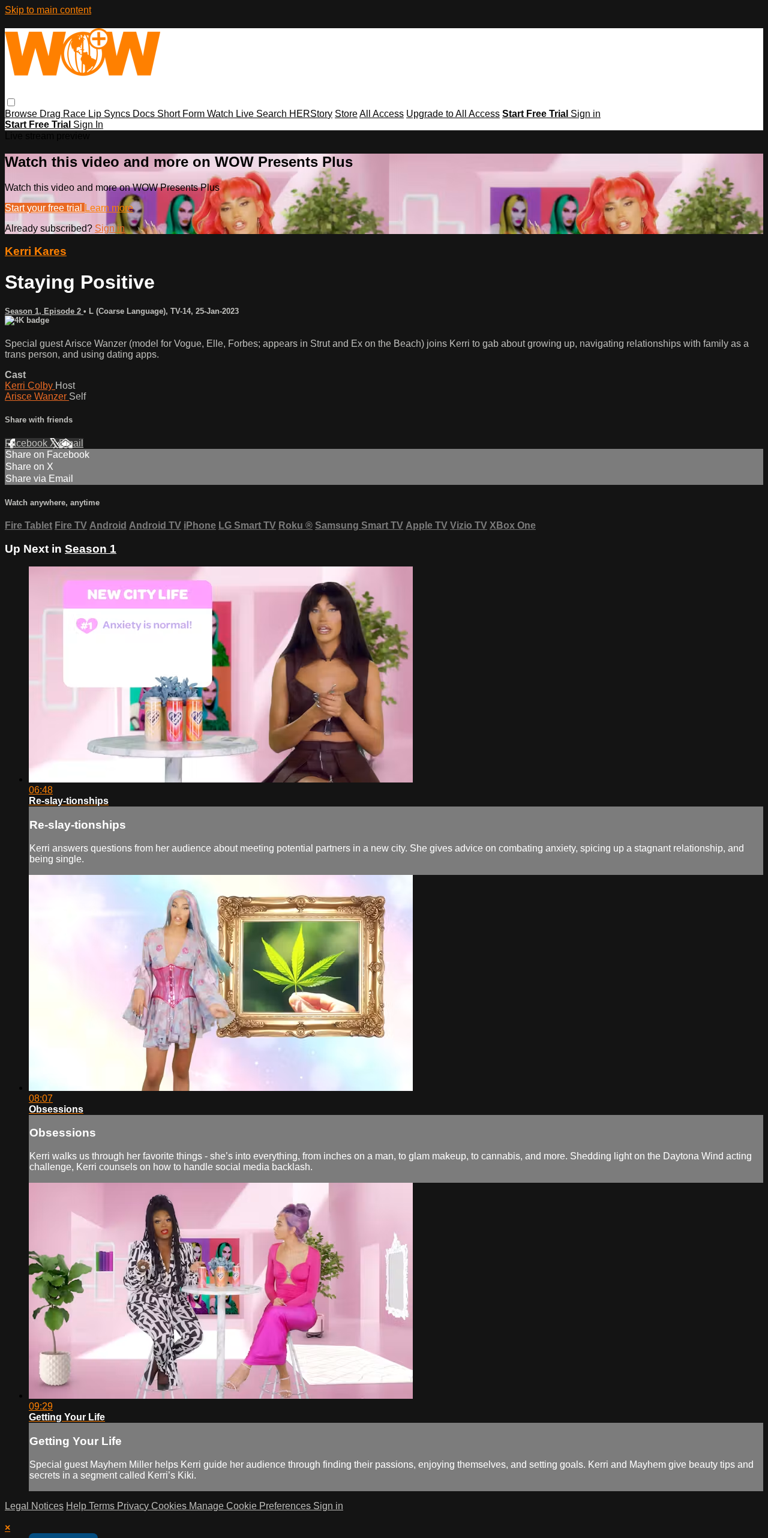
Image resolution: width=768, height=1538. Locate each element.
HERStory (310, 114)
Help (77, 1506)
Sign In (88, 124)
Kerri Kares (36, 251)
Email (71, 443)
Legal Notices (34, 1506)
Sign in (586, 114)
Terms (103, 1506)
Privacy (134, 1506)
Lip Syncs (110, 114)
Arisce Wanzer (37, 396)
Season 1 (90, 548)
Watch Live (231, 114)
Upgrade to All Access (453, 114)
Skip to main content (48, 10)
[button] (11, 102)
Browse (22, 114)
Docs (145, 114)
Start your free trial (45, 208)
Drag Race (64, 114)
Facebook (27, 443)
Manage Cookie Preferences (251, 1506)
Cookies (170, 1506)
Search (272, 114)
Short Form (182, 114)
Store (346, 114)
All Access (381, 114)
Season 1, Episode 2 (44, 311)
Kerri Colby (30, 385)
